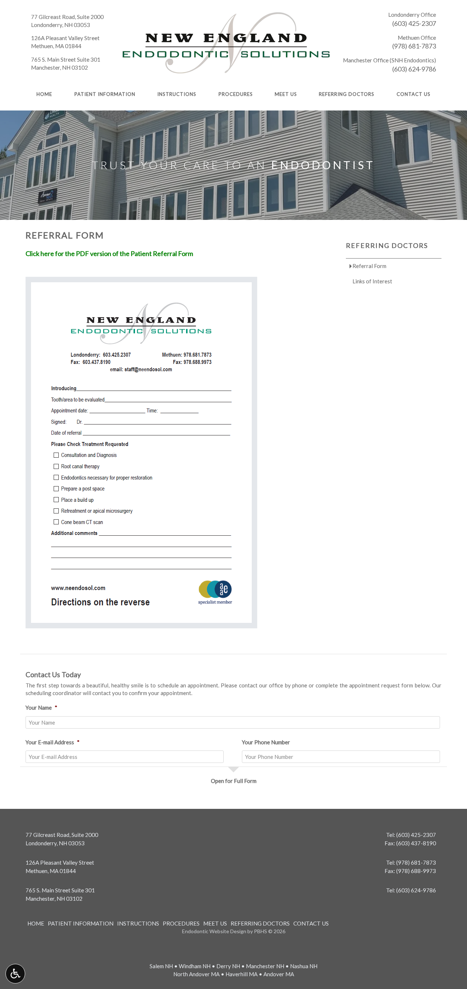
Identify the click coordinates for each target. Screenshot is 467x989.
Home (44, 94)
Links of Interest (372, 281)
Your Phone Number (266, 742)
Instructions (176, 94)
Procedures (236, 94)
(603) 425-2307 (414, 23)
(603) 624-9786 (414, 69)
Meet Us (286, 94)
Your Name (41, 707)
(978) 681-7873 (414, 46)
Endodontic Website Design (214, 931)
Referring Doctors (346, 94)
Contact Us (414, 94)
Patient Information (104, 94)
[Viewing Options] (15, 974)
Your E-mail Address (53, 742)
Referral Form (369, 266)
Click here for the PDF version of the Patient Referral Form (109, 253)
